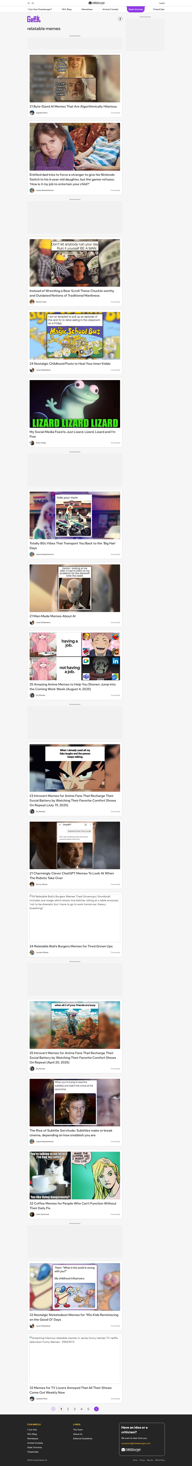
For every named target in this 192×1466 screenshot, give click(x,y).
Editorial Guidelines (82, 1438)
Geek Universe (34, 1447)
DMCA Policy (160, 1460)
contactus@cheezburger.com (135, 1443)
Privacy (142, 1460)
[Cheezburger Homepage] (96, 3)
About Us (77, 1434)
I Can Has (32, 1429)
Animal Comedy (35, 1443)
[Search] (32, 3)
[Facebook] (120, 19)
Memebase (32, 1438)
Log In (162, 3)
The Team (78, 1429)
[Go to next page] (96, 1409)
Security (150, 1460)
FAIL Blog (32, 1434)
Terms (135, 1460)
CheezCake (32, 1451)
